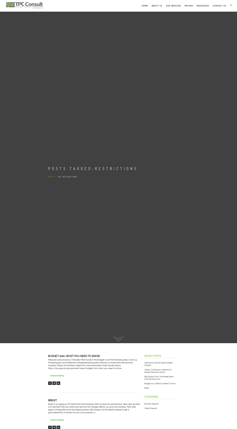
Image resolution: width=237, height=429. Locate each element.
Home (145, 6)
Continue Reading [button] (57, 376)
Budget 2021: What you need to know (74, 356)
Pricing (189, 6)
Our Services (173, 6)
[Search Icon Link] (231, 6)
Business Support (151, 404)
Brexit (52, 400)
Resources (203, 6)
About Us (157, 6)
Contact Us (219, 6)
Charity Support (150, 408)
